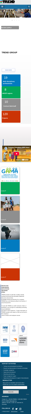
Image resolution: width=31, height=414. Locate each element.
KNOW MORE (8, 70)
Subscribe (10, 391)
